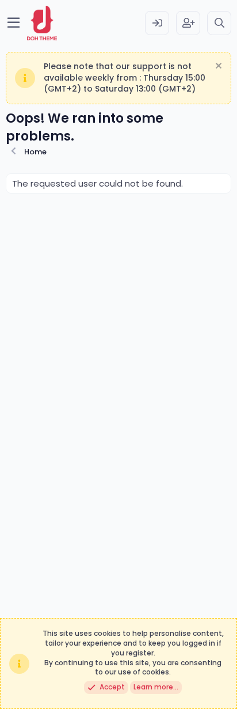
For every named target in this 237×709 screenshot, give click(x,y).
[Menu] (13, 23)
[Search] (219, 23)
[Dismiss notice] (217, 67)
